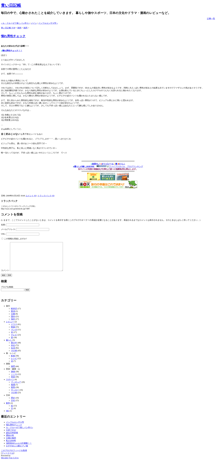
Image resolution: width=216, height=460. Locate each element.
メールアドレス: (8, 229)
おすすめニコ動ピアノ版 (17, 446)
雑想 (19, 28)
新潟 (13, 311)
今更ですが (11, 430)
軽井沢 (14, 309)
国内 (13, 316)
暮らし (9, 340)
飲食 (13, 356)
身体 (13, 371)
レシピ (14, 358)
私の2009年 (11, 441)
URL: (3, 234)
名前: (3, 225)
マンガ (14, 329)
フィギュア (16, 382)
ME (7, 411)
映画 (13, 327)
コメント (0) (31, 196)
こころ (14, 374)
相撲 (13, 385)
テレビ (14, 335)
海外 (13, 319)
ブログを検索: (7, 287)
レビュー (10, 322)
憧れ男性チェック (13, 36)
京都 (13, 314)
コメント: (5, 270)
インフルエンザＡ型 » (48, 23)
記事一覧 (211, 19)
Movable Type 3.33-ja (9, 458)
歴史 (13, 398)
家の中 (14, 343)
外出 (13, 345)
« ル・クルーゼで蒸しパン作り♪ (15, 23)
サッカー (15, 390)
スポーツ (10, 379)
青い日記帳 (11, 5)
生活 (13, 348)
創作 (8, 403)
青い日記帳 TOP (8, 28)
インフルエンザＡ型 (15, 422)
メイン (34, 23)
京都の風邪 (11, 438)
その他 (14, 351)
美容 (13, 377)
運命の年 (10, 435)
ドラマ (14, 324)
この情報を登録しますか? (15, 239)
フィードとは (8, 453)
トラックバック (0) (46, 196)
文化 (13, 400)
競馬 (13, 387)
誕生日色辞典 (12, 433)
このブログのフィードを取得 (14, 450)
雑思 (26, 28)
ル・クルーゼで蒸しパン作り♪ (19, 427)
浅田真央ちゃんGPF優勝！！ (19, 443)
